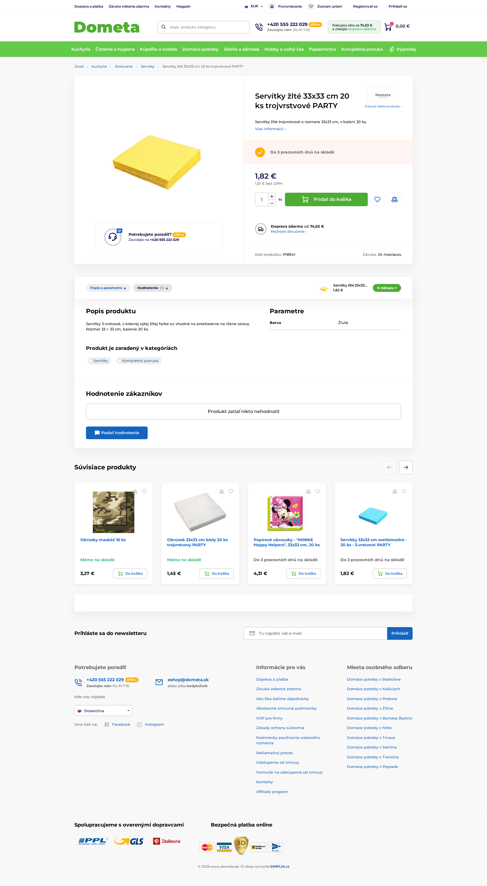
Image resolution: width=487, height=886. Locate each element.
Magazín (183, 6)
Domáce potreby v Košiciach (373, 689)
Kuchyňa (99, 66)
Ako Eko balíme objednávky (282, 698)
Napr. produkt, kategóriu (193, 27)
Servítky (147, 66)
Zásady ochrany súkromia (280, 727)
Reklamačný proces (274, 752)
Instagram (154, 724)
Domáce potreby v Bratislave (374, 679)
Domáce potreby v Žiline (370, 708)
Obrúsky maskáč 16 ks (103, 539)
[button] (406, 467)
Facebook (121, 724)
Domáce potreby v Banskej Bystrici (380, 718)
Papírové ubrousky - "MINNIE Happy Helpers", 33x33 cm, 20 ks (287, 542)
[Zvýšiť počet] (272, 196)
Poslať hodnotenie (119, 432)
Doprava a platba (88, 6)
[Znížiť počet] (272, 202)
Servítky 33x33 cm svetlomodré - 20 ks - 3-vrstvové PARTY (373, 542)
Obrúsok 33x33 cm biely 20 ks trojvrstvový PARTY (197, 542)
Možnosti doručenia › (288, 231)
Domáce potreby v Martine (372, 747)
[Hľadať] (163, 27)
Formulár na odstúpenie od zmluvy (289, 772)
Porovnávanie (290, 6)
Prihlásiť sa (398, 6)
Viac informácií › (270, 128)
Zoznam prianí (329, 6)
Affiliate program (272, 791)
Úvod (78, 66)
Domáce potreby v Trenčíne (373, 757)
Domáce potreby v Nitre (369, 727)
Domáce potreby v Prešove (372, 698)
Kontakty (163, 6)
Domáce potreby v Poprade (372, 766)
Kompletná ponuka (140, 360)
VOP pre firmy (269, 718)
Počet (262, 199)
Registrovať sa (365, 6)
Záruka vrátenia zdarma (129, 6)
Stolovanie (124, 66)
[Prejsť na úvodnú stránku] (106, 27)
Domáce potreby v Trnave (371, 737)
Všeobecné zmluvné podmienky (286, 708)
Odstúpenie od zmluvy (277, 762)
